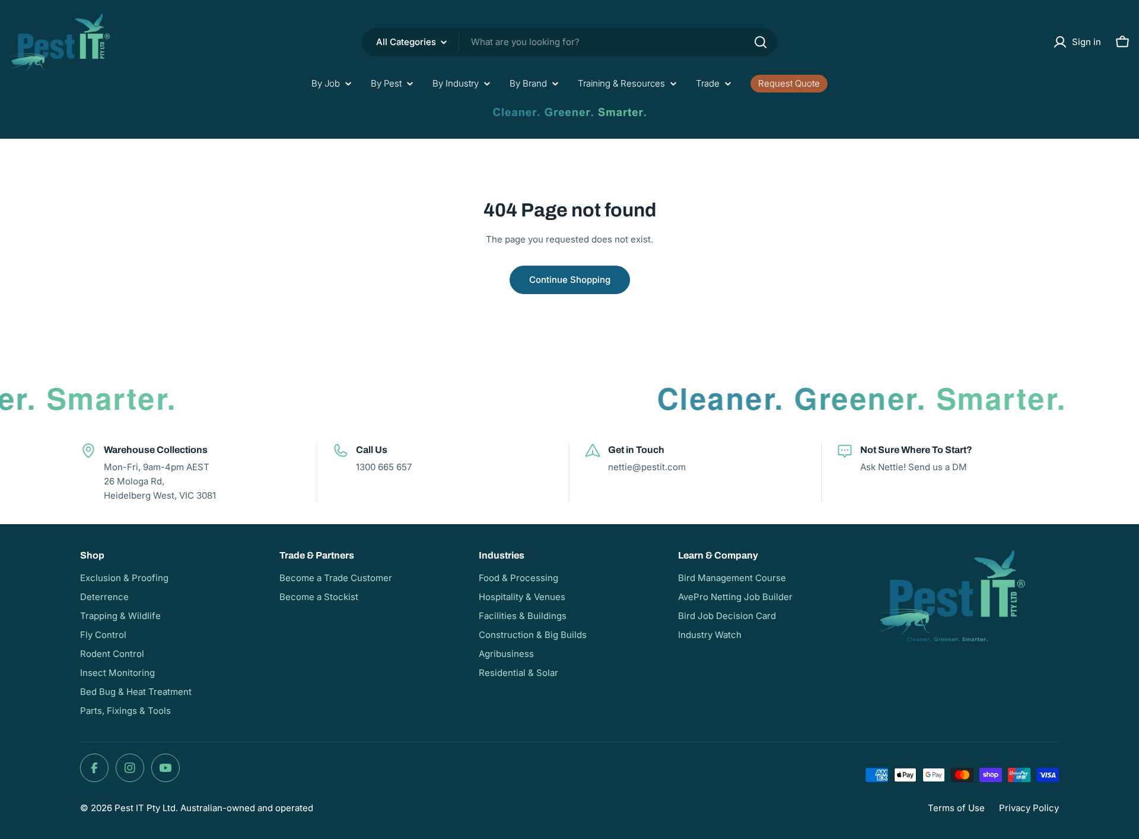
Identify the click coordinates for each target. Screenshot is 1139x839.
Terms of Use (956, 808)
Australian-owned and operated (246, 808)
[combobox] (569, 42)
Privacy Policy (1029, 808)
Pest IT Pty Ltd (145, 808)
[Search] (760, 42)
